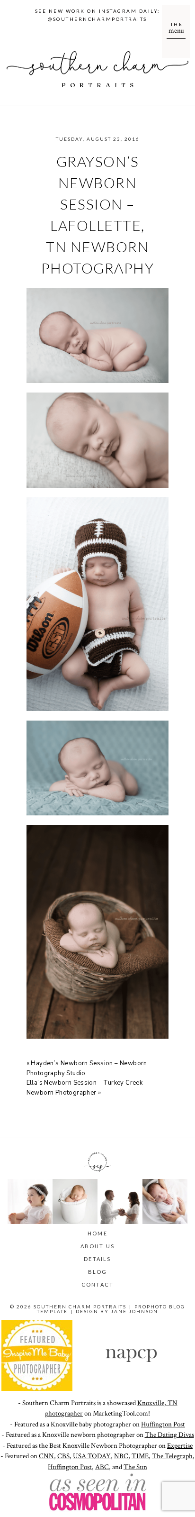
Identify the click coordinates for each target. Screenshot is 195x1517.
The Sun (135, 1466)
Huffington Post (163, 1424)
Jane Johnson (134, 1311)
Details (97, 1259)
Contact (97, 1284)
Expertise (180, 1445)
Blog (97, 1272)
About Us (97, 1246)
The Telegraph (172, 1456)
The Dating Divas (169, 1434)
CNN (46, 1456)
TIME (140, 1456)
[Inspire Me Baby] (36, 1388)
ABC (102, 1466)
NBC (121, 1456)
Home (97, 1233)
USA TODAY (92, 1456)
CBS (63, 1456)
